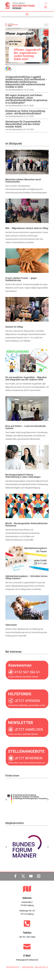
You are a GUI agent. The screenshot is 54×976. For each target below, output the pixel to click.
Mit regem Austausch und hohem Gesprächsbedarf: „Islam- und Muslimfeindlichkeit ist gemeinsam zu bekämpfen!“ (26, 99)
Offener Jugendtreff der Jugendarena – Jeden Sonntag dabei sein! (27, 54)
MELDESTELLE (41, 967)
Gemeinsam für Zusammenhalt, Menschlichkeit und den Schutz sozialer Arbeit (23, 124)
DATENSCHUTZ (12, 967)
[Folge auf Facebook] (15, 876)
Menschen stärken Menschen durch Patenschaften (23, 180)
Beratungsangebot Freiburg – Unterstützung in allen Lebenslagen (23, 475)
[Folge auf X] (23, 876)
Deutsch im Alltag (14, 326)
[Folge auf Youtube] (31, 876)
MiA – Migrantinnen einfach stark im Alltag (26, 228)
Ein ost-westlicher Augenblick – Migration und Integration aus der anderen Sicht (26, 378)
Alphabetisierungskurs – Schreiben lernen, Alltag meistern (26, 577)
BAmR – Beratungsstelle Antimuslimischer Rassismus (26, 524)
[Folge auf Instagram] (38, 876)
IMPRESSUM (27, 967)
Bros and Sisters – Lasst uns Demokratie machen (25, 427)
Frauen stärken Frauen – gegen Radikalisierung (21, 279)
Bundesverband (16, 90)
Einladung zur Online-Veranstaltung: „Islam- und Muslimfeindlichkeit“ (25, 112)
